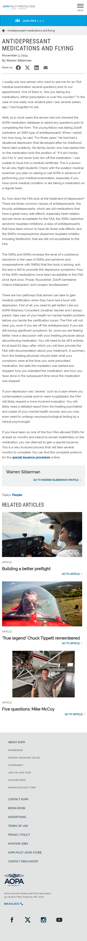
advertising (17, 817)
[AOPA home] (19, 9)
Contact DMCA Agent (23, 861)
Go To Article (71, 574)
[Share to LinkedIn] (36, 67)
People (17, 495)
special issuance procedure (31, 457)
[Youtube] (59, 920)
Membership (15, 750)
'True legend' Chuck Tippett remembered (41, 638)
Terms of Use (18, 825)
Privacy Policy (19, 834)
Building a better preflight (26, 568)
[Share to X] (27, 67)
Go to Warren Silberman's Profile (56, 480)
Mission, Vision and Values (24, 757)
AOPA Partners (17, 780)
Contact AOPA (18, 799)
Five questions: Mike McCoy (28, 709)
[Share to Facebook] (18, 67)
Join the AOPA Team (19, 772)
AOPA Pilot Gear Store (25, 852)
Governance (15, 765)
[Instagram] (43, 920)
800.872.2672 (11, 903)
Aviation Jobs (18, 843)
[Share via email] (45, 67)
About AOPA (16, 742)
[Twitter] (28, 920)
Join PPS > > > (33, 20)
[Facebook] (12, 920)
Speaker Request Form (22, 787)
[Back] (4, 30)
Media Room (16, 808)
